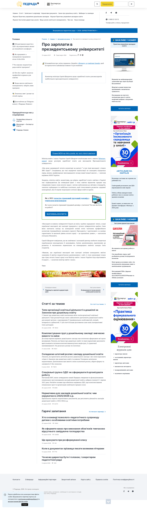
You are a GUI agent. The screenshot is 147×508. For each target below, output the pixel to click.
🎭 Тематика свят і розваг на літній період (23, 94)
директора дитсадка (122, 363)
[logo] (28, 3)
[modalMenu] (131, 4)
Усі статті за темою (97, 304)
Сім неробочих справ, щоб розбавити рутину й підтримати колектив (123, 256)
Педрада (44, 39)
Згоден (24, 504)
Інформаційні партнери (47, 480)
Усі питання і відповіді (96, 411)
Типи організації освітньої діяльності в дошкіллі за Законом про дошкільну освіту (70, 311)
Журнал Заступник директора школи (26, 20)
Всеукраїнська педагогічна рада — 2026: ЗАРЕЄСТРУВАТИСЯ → (75, 30)
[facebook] (106, 13)
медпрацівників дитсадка (124, 370)
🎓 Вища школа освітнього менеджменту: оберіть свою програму (23, 85)
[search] (97, 4)
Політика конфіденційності (123, 480)
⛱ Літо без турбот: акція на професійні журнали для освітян (22, 75)
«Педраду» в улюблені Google (89, 63)
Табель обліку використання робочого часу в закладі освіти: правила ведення (123, 195)
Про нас (70, 20)
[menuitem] (16, 13)
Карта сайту (85, 480)
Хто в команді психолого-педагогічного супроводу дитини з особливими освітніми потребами (70, 418)
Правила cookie (102, 480)
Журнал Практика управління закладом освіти (66, 16)
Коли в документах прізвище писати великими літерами (73, 448)
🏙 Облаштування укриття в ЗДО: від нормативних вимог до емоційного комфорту (23, 46)
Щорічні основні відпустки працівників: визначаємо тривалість (121, 89)
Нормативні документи (49, 13)
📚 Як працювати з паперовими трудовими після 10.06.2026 (21, 56)
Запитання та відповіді (32, 13)
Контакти (16, 480)
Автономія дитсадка (64, 39)
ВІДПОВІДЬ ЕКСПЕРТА (56, 214)
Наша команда (79, 20)
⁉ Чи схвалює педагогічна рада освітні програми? (22, 66)
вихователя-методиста (123, 366)
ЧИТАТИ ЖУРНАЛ (124, 108)
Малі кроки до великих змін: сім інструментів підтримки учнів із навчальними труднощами (123, 264)
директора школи (121, 354)
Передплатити (107, 4)
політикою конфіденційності (28, 499)
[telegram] (111, 13)
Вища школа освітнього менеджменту (53, 20)
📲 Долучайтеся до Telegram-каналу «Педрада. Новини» (23, 102)
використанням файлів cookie (18, 501)
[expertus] (53, 4)
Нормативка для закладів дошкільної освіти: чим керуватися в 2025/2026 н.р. (69, 394)
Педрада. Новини (22, 130)
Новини (15, 13)
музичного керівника (122, 373)
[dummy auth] (121, 4)
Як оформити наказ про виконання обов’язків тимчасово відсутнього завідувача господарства (73, 430)
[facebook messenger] (116, 13)
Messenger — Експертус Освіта (25, 125)
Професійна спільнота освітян (24, 120)
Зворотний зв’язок (68, 480)
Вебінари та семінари (86, 13)
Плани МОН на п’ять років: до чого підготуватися (73, 153)
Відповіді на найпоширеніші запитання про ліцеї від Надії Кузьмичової (122, 81)
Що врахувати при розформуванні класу (64, 440)
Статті (21, 13)
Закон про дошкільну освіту (68, 13)
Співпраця (29, 480)
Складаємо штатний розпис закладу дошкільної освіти (72, 354)
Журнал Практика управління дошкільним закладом (31, 16)
